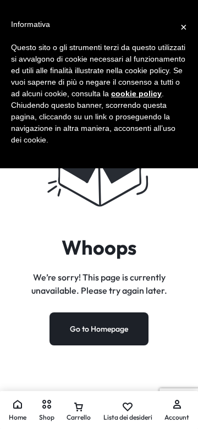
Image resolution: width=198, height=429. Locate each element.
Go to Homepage (99, 329)
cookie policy (136, 93)
